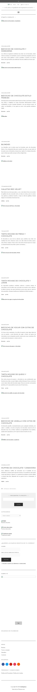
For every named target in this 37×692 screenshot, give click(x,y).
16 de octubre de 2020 (5, 92)
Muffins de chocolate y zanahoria (18, 468)
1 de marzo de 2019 (5, 418)
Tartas (2, 247)
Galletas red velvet (11, 189)
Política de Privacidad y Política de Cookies (12, 673)
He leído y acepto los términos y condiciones (14, 563)
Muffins (2, 481)
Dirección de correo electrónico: (10, 552)
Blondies (5, 144)
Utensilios (3, 652)
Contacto (3, 655)
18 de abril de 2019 (5, 371)
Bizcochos (3, 62)
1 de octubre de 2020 (5, 141)
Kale (13, 689)
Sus (18, 623)
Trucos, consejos (5, 650)
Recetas (3, 647)
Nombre (3, 546)
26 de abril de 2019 (5, 277)
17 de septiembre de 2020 (6, 186)
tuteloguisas (23, 686)
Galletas (3, 200)
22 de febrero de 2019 (5, 464)
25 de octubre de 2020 (5, 46)
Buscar (18, 504)
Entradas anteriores (10, 488)
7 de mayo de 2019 (5, 231)
